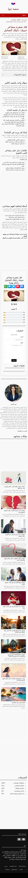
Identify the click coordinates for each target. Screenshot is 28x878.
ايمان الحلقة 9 (23, 159)
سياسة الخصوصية (13, 866)
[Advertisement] (14, 186)
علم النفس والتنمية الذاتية (16, 793)
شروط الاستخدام (22, 866)
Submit (14, 360)
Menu (24, 15)
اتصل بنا (20, 869)
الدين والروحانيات (18, 791)
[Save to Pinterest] (18, 286)
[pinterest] (19, 839)
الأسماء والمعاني (19, 785)
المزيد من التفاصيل (22, 431)
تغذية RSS (8, 869)
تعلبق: (21, 342)
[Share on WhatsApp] (6, 286)
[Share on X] (14, 286)
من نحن (6, 866)
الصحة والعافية (19, 788)
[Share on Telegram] (10, 286)
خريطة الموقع (14, 869)
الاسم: (21, 337)
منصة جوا (24, 20)
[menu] (3, 15)
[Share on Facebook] (22, 286)
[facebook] (24, 839)
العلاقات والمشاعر (18, 783)
